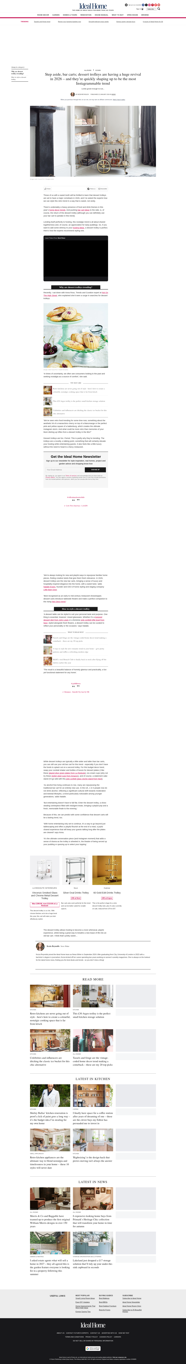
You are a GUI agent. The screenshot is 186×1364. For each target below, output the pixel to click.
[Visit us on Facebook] (143, 5)
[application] (75, 258)
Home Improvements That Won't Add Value (85, 1307)
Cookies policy (105, 1337)
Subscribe (151, 9)
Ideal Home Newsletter (131, 1302)
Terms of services (71, 475)
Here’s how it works (119, 99)
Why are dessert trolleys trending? (17, 72)
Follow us (92, 189)
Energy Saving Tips (83, 1312)
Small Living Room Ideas (85, 1298)
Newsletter (104, 189)
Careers (117, 1337)
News (114, 94)
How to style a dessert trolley (18, 78)
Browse (145, 15)
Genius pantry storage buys (125, 21)
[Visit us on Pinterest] (152, 5)
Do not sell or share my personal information (93, 1341)
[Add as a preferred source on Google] (93, 1348)
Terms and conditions (74, 1337)
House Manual (101, 15)
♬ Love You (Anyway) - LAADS (76, 505)
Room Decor (43, 15)
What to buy (118, 15)
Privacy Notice (50, 477)
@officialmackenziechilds (75, 497)
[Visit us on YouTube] (158, 5)
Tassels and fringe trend (42, 21)
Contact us (95, 1333)
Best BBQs (103, 1302)
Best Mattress (104, 1298)
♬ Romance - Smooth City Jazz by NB (75, 692)
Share (49, 189)
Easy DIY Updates (83, 1302)
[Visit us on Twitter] (146, 5)
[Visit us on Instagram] (149, 5)
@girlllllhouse (76, 683)
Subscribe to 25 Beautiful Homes (132, 1311)
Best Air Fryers (104, 1310)
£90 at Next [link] (75, 898)
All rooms (87, 70)
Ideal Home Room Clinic (131, 1306)
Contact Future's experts (77, 1333)
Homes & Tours (70, 15)
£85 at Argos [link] (107, 898)
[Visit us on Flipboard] (155, 5)
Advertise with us (109, 1333)
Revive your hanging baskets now (69, 21)
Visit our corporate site (119, 1357)
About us (60, 1333)
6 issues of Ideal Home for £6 (153, 21)
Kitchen (98, 70)
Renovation (86, 15)
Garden (56, 15)
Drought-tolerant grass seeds (99, 21)
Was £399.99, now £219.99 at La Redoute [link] (44, 905)
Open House (132, 15)
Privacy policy (91, 1337)
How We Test (124, 1333)
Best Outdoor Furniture (107, 1306)
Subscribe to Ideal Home (131, 1298)
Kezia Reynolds (83, 94)
